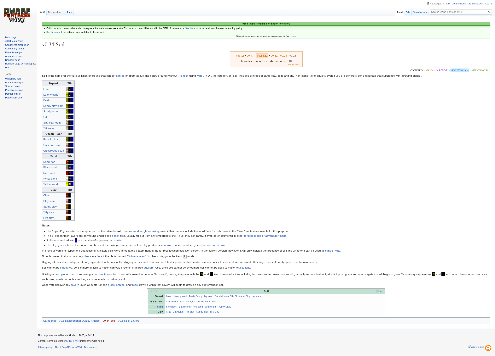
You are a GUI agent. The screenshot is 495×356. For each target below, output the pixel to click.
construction (101, 274)
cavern (75, 284)
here (294, 36)
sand (136, 231)
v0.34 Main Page (14, 41)
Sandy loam (50, 111)
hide (379, 291)
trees (134, 284)
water (200, 75)
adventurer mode (275, 235)
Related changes (14, 82)
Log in (488, 3)
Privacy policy (45, 347)
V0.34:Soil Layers (128, 320)
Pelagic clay (50, 139)
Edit (408, 12)
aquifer (118, 240)
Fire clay (48, 217)
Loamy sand (50, 94)
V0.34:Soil (108, 320)
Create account (476, 3)
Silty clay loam (52, 122)
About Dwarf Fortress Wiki (68, 347)
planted (120, 75)
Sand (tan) (49, 161)
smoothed (66, 267)
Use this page (53, 32)
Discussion (54, 12)
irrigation (183, 75)
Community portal (14, 48)
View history (420, 12)
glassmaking (151, 231)
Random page (12, 60)
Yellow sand (50, 184)
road (72, 274)
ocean (115, 235)
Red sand (49, 173)
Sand (53, 156)
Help (7, 67)
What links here (13, 78)
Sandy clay (50, 206)
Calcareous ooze (53, 150)
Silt (45, 117)
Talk (448, 3)
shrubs (120, 284)
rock (139, 262)
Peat (46, 100)
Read (400, 12)
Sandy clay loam (53, 105)
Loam (46, 89)
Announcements (13, 56)
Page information (14, 97)
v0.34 (42, 12)
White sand (50, 178)
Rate (69, 12)
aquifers (149, 267)
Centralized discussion (17, 45)
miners (313, 262)
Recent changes (13, 52)
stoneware (166, 245)
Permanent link (13, 93)
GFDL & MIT (72, 341)
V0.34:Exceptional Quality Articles (79, 320)
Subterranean (136, 256)
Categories (49, 320)
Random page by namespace (20, 63)
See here (190, 28)
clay (54, 245)
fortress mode (252, 235)
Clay (46, 195)
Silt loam (48, 128)
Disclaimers (90, 347)
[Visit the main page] (17, 15)
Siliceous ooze (52, 145)
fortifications (243, 267)
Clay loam (49, 201)
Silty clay (48, 212)
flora (99, 256)
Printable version (14, 90)
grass (111, 284)
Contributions (459, 3)
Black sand (50, 167)
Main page (10, 37)
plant (87, 256)
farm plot (60, 274)
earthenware (219, 245)
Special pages (12, 86)
